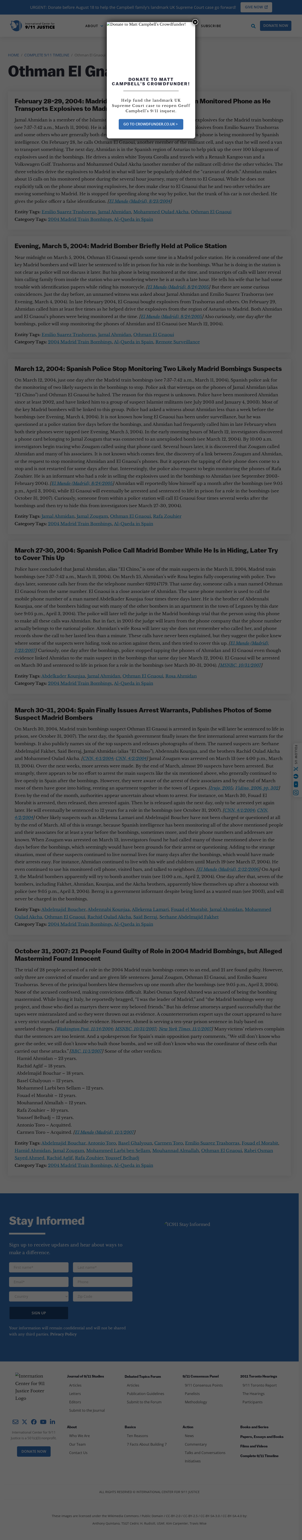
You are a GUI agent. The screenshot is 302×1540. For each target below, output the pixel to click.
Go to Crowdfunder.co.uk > (151, 124)
